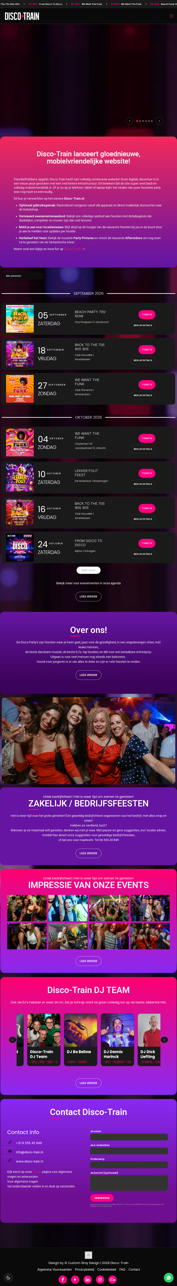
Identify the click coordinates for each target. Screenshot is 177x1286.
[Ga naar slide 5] (149, 121)
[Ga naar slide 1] (137, 121)
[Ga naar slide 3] (143, 121)
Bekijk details (46, 109)
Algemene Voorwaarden (54, 1269)
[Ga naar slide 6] (152, 121)
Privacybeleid (84, 1269)
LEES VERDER (88, 596)
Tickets (20, 109)
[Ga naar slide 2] (140, 121)
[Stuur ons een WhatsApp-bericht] (169, 1278)
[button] (5, 741)
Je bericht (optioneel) (104, 1173)
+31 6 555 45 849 (29, 1143)
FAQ (122, 1269)
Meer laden (88, 570)
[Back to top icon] (88, 1255)
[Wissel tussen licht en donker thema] (8, 1278)
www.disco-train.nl (29, 1161)
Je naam (95, 1131)
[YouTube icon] (75, 1279)
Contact (134, 1269)
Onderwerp (97, 1159)
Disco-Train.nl (74, 249)
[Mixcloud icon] (112, 1279)
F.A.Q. (37, 1172)
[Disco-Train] (21, 16)
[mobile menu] (171, 16)
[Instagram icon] (100, 1279)
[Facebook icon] (63, 1279)
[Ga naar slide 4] (146, 121)
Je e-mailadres (100, 1145)
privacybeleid (134, 1204)
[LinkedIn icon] (87, 1279)
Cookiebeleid (106, 1269)
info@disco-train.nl (29, 1152)
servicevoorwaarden (153, 1204)
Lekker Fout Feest (46, 91)
